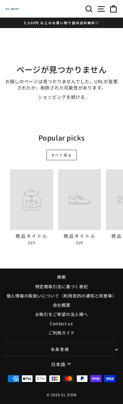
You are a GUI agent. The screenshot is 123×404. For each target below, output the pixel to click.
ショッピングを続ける (61, 97)
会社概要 (61, 305)
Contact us (61, 323)
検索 (61, 277)
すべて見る (61, 155)
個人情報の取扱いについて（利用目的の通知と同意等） (62, 296)
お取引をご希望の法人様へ (61, 314)
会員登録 (60, 349)
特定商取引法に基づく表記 (61, 286)
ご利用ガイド (61, 333)
